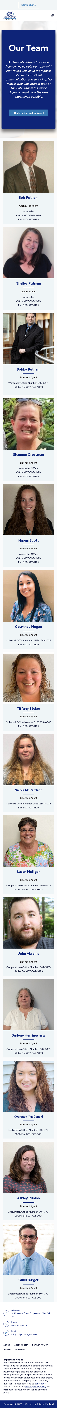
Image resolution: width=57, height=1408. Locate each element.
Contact (20, 1349)
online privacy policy (35, 1386)
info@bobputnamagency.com (24, 1334)
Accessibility (21, 1345)
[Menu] (52, 15)
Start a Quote (28, 5)
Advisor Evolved (45, 1404)
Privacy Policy (40, 1345)
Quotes (7, 1349)
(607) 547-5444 (19, 1325)
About (6, 1345)
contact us (40, 1383)
